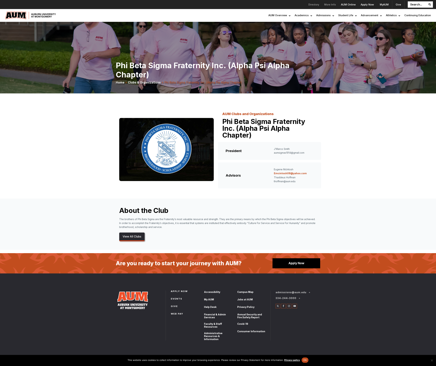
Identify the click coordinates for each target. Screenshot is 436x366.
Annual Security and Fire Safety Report (249, 316)
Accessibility (212, 291)
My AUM (209, 299)
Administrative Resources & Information (213, 336)
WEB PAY (177, 314)
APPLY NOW (179, 291)
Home (120, 82)
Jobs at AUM (245, 299)
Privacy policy (292, 360)
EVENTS (176, 299)
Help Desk (210, 306)
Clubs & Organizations (144, 82)
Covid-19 (242, 323)
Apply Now (296, 263)
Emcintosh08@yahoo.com (290, 173)
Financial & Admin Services (215, 316)
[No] (431, 360)
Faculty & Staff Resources (213, 325)
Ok (305, 359)
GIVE (174, 306)
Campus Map (245, 291)
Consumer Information (251, 331)
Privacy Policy (245, 306)
